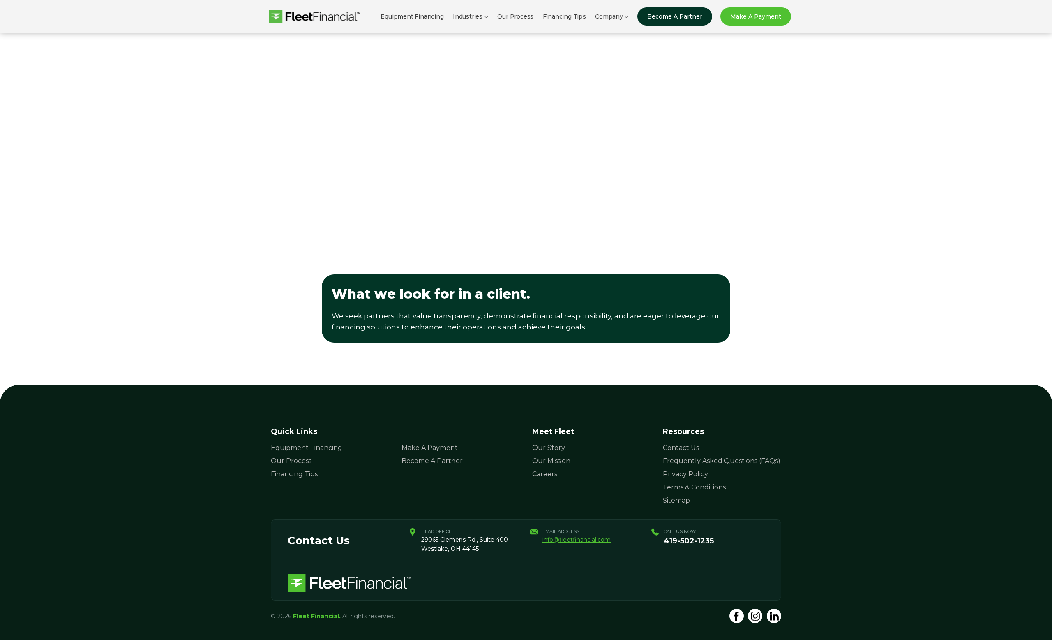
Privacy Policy (685, 474)
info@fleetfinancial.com (576, 539)
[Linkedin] (774, 616)
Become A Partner (674, 16)
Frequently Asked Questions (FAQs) (721, 461)
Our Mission (551, 461)
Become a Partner (432, 461)
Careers (544, 474)
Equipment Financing (412, 16)
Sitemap (676, 500)
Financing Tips (564, 16)
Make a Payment (755, 16)
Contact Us (681, 448)
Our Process (515, 16)
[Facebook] (736, 616)
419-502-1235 (689, 540)
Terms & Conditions (694, 487)
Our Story (548, 448)
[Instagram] (755, 616)
